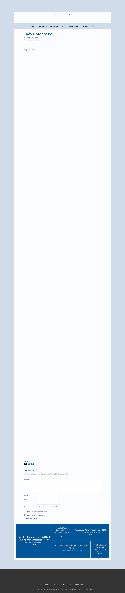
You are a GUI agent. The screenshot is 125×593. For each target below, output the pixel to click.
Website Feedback (80, 584)
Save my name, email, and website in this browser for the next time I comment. (43, 506)
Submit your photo (56, 26)
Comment (27, 479)
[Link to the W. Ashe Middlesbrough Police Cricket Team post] (57, 545)
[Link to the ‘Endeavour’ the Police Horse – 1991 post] (76, 528)
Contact (85, 26)
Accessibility (45, 584)
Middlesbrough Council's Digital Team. (80, 589)
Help (63, 584)
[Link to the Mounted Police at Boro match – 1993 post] (57, 528)
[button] (93, 25)
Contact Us (56, 584)
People (36, 38)
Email (25, 499)
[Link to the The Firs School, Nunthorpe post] (95, 545)
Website (26, 503)
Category (42, 26)
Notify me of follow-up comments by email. (37, 511)
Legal (70, 584)
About (33, 26)
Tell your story (72, 26)
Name (26, 495)
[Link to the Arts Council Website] (62, 580)
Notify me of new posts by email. (35, 515)
